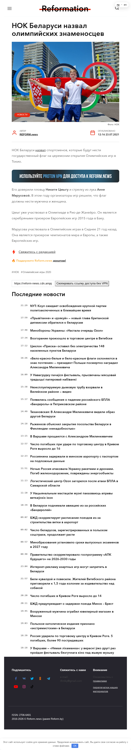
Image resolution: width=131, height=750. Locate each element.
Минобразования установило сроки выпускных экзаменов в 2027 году (74, 545)
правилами (100, 680)
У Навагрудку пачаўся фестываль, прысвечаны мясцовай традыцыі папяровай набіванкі (73, 377)
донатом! (59, 260)
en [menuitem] (125, 5)
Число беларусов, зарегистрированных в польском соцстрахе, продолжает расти (68, 532)
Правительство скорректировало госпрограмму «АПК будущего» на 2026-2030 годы (70, 557)
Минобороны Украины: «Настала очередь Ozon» (66, 330)
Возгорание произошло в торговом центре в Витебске (71, 338)
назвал (40, 150)
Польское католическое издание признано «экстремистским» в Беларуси (62, 626)
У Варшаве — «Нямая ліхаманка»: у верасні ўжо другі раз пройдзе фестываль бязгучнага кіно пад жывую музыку (73, 650)
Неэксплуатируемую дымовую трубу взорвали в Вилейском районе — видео (66, 389)
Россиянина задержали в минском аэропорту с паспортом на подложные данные (74, 459)
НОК (16, 272)
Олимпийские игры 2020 (37, 272)
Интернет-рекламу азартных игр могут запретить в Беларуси (68, 569)
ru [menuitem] (118, 5)
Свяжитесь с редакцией (37, 252)
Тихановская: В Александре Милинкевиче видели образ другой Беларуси (72, 414)
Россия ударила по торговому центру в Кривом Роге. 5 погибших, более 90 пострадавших (71, 638)
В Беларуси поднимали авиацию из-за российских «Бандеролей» (68, 508)
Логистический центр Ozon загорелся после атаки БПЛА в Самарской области (74, 483)
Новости (22, 114)
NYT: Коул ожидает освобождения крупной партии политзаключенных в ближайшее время (68, 308)
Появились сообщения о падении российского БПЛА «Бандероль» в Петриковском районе (70, 402)
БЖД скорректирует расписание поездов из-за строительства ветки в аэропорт (65, 520)
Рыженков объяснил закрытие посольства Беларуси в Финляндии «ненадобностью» (70, 426)
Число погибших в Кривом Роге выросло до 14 (65, 596)
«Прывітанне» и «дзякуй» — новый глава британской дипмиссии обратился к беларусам (69, 320)
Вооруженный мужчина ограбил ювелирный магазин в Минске (72, 614)
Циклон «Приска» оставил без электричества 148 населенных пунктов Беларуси (67, 348)
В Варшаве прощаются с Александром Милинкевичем (71, 436)
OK (75, 746)
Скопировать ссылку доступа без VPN (82, 283)
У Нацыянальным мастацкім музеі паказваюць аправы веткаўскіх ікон (71, 495)
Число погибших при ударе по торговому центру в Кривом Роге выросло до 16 (74, 446)
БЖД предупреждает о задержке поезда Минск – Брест (71, 603)
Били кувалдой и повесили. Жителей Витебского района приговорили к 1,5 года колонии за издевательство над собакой (73, 583)
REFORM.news (29, 134)
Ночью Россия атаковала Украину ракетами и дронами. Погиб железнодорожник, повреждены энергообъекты (72, 471)
